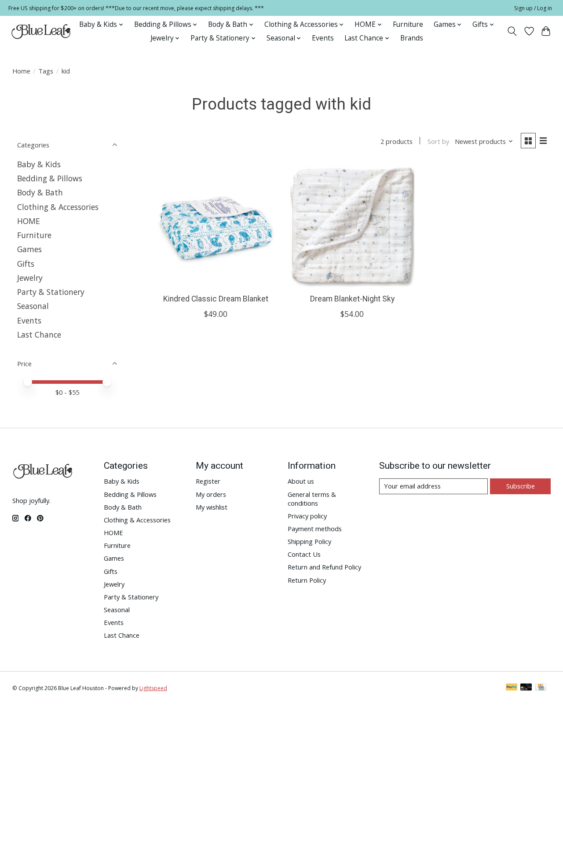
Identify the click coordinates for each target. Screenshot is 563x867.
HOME (28, 221)
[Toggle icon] (511, 31)
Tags (45, 70)
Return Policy (307, 580)
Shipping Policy (309, 541)
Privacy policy (307, 515)
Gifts (25, 263)
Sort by (438, 141)
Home (21, 70)
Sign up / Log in (533, 8)
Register (208, 481)
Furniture (408, 24)
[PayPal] (511, 687)
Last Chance (39, 334)
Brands (411, 38)
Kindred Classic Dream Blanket (215, 298)
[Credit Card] (540, 687)
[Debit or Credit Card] (526, 687)
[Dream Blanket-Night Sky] (352, 225)
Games (29, 249)
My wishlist (211, 507)
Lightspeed (153, 688)
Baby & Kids (39, 164)
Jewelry (30, 277)
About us (301, 481)
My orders (211, 494)
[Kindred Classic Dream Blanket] (216, 225)
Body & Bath (40, 192)
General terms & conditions (312, 498)
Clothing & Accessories (58, 207)
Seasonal (33, 306)
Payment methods (315, 528)
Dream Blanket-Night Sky (352, 298)
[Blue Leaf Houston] (41, 31)
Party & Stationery (50, 292)
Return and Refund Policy (324, 566)
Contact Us (304, 554)
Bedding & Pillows (49, 178)
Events (323, 38)
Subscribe (520, 485)
